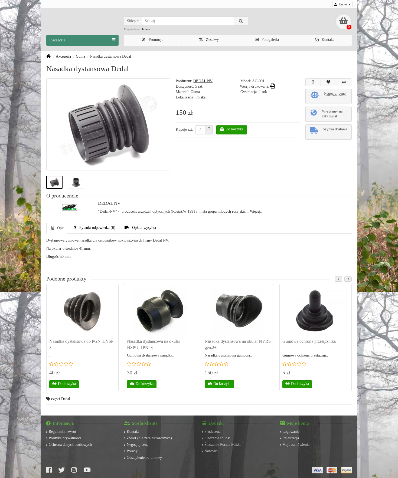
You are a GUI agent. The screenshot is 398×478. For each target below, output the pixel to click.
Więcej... (256, 211)
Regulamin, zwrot (62, 432)
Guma (80, 56)
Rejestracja (290, 438)
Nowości (211, 451)
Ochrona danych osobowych (70, 445)
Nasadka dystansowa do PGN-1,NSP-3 (82, 344)
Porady (132, 451)
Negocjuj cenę (137, 445)
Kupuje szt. (184, 129)
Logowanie (290, 432)
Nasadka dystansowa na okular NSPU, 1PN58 (153, 344)
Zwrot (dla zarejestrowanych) (149, 438)
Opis (60, 228)
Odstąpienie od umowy (144, 458)
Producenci (212, 432)
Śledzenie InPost (217, 438)
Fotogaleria (269, 40)
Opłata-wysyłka (144, 228)
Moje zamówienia (295, 445)
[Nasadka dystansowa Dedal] (54, 182)
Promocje (155, 40)
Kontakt (327, 40)
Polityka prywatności (65, 438)
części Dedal (60, 399)
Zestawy (212, 40)
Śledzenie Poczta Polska (222, 445)
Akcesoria (63, 56)
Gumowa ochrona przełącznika (309, 341)
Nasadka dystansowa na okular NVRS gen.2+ (238, 344)
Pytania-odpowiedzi (97, 228)
